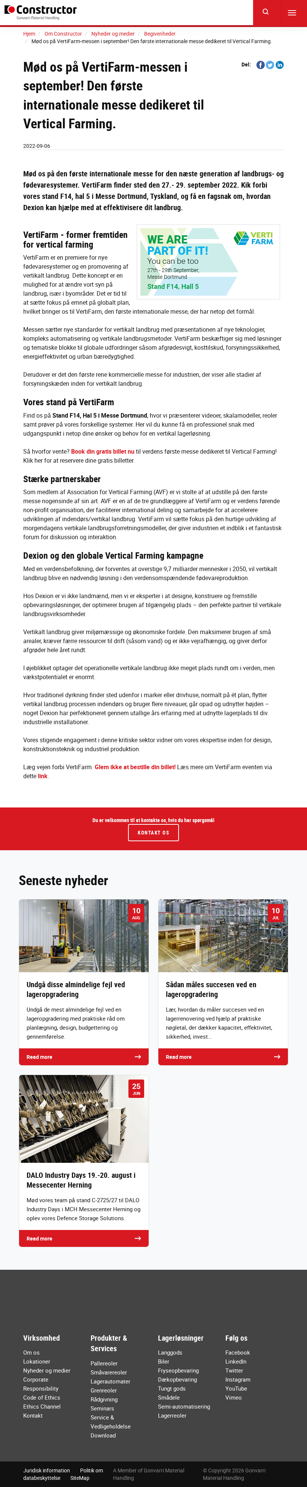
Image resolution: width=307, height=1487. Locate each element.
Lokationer (36, 1361)
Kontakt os (153, 832)
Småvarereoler (109, 1372)
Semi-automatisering (184, 1406)
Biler (163, 1361)
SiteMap (79, 1477)
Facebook (237, 1352)
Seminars (102, 1408)
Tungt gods (172, 1388)
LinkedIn (235, 1361)
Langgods (170, 1352)
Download (103, 1435)
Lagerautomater (110, 1381)
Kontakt (33, 1415)
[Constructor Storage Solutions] (41, 12)
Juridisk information (46, 1470)
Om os (31, 1352)
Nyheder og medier (46, 1370)
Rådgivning (104, 1399)
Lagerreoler (172, 1415)
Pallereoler (104, 1363)
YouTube (236, 1388)
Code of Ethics (41, 1397)
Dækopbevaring (177, 1379)
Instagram (237, 1379)
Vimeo (233, 1397)
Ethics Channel (42, 1406)
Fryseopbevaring (178, 1370)
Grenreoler (104, 1390)
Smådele (169, 1397)
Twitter (234, 1370)
